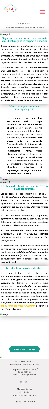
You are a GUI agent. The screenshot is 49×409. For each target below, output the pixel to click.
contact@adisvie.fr (28, 374)
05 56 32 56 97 (24, 372)
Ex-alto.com (29, 401)
